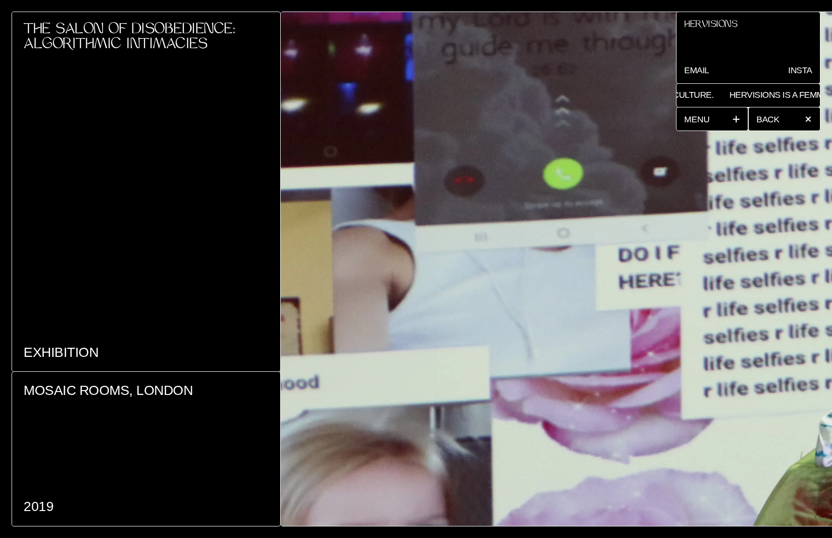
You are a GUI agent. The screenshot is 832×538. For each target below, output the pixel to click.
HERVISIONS (710, 25)
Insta (800, 70)
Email (696, 70)
